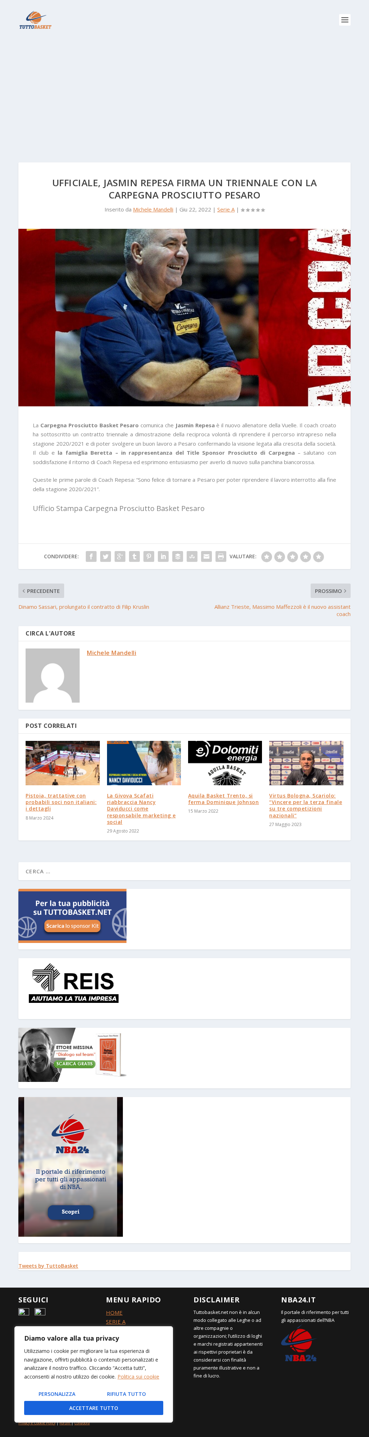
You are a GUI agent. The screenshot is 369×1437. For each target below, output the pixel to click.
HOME (114, 1312)
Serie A (226, 209)
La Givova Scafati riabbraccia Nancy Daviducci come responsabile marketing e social (141, 808)
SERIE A (115, 1321)
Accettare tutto (93, 1408)
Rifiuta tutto (126, 1393)
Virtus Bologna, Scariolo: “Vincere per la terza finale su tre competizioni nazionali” (305, 805)
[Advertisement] (184, 93)
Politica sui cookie (138, 1376)
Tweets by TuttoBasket (48, 1265)
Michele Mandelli (153, 209)
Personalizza (57, 1393)
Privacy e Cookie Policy (36, 1422)
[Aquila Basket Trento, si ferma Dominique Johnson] (225, 763)
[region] (93, 1374)
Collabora (82, 1422)
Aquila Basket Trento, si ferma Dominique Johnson (223, 798)
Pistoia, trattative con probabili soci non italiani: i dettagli (61, 802)
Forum (64, 1422)
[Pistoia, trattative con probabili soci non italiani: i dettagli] (62, 763)
